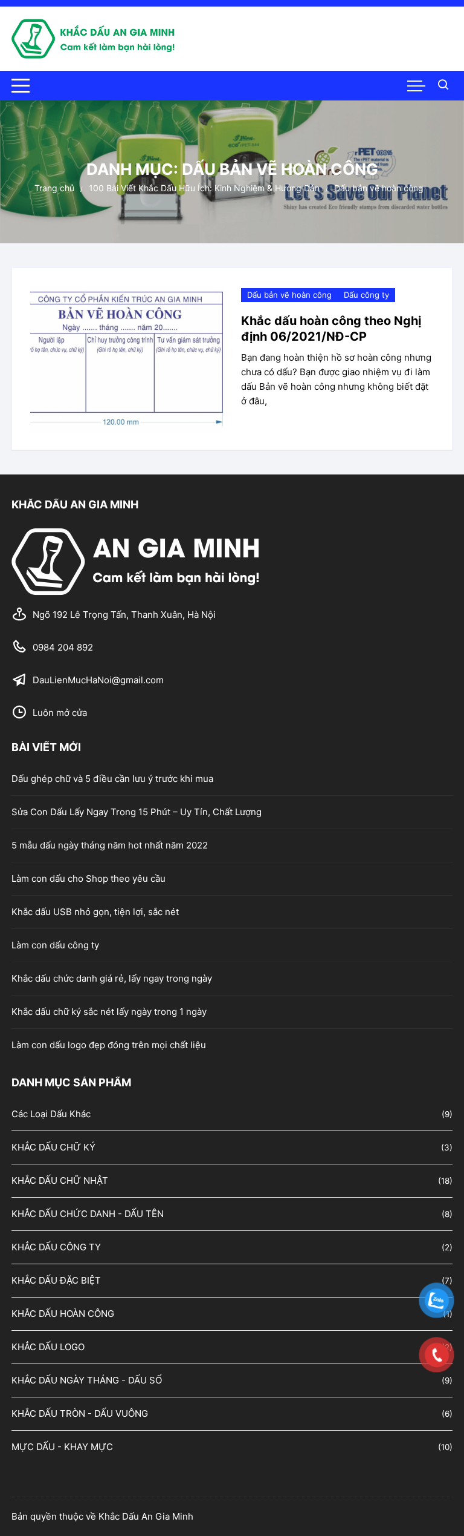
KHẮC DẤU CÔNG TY (56, 1247)
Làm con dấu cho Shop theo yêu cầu (88, 878)
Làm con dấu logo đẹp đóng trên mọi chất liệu (108, 1045)
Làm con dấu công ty (55, 945)
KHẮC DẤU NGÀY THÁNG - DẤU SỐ (86, 1380)
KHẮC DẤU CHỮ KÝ (53, 1147)
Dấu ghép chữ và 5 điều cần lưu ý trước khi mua (112, 778)
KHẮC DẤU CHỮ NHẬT (59, 1180)
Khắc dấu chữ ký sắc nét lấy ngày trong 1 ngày (109, 1011)
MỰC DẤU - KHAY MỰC (62, 1446)
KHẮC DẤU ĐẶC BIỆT (56, 1280)
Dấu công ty (366, 295)
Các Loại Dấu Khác (51, 1114)
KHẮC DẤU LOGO (48, 1347)
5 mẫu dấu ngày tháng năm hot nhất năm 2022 (109, 845)
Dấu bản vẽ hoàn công (289, 295)
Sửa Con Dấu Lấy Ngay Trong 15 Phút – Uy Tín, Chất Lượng (136, 812)
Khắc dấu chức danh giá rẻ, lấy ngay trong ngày (111, 978)
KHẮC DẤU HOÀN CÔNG (62, 1313)
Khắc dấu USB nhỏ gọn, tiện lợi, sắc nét (95, 911)
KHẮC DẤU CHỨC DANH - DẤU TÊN (87, 1213)
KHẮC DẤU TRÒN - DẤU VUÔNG (79, 1413)
